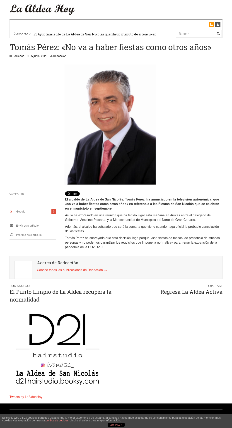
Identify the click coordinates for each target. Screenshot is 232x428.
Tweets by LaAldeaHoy (26, 396)
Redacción (59, 56)
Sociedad (18, 56)
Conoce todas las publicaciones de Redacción (72, 269)
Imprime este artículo (28, 235)
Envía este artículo (27, 225)
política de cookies (57, 420)
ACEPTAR (116, 425)
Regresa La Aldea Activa (191, 291)
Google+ (21, 211)
